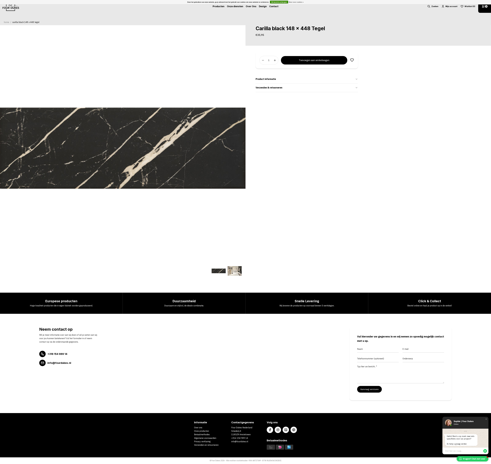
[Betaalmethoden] (271, 447)
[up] (274, 60)
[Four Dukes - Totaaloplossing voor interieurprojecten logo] (11, 6)
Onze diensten (235, 6)
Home (6, 22)
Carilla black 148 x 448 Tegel (25, 22)
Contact (273, 6)
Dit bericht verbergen (279, 2)
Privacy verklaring (202, 441)
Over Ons (251, 6)
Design (263, 6)
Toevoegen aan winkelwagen (314, 60)
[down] (263, 60)
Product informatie (266, 79)
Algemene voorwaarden (205, 438)
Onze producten (201, 431)
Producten (218, 6)
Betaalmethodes (202, 434)
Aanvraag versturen (369, 389)
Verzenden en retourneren (206, 445)
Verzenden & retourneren (269, 87)
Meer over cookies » (296, 2)
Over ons (198, 427)
